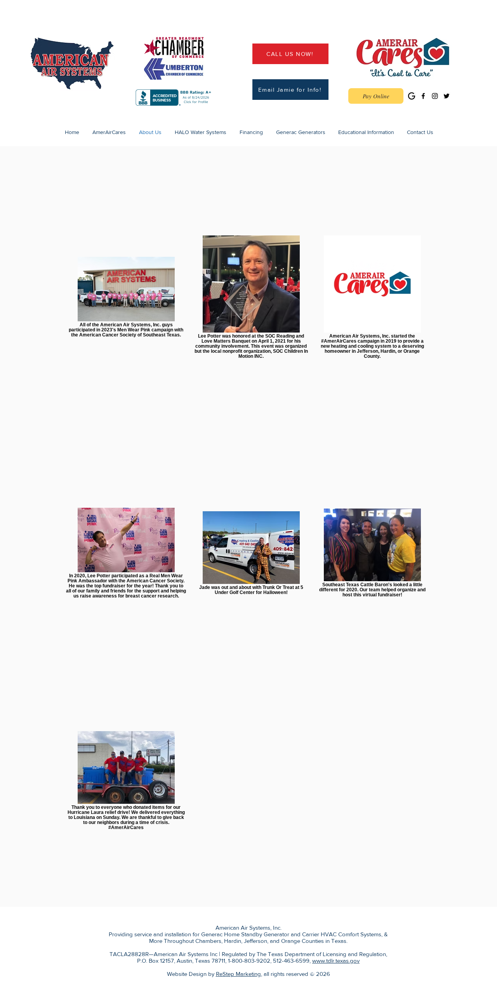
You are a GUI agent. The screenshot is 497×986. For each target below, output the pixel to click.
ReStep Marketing (238, 973)
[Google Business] (411, 96)
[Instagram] (435, 96)
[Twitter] (446, 96)
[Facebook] (423, 96)
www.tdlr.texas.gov (336, 960)
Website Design (187, 973)
